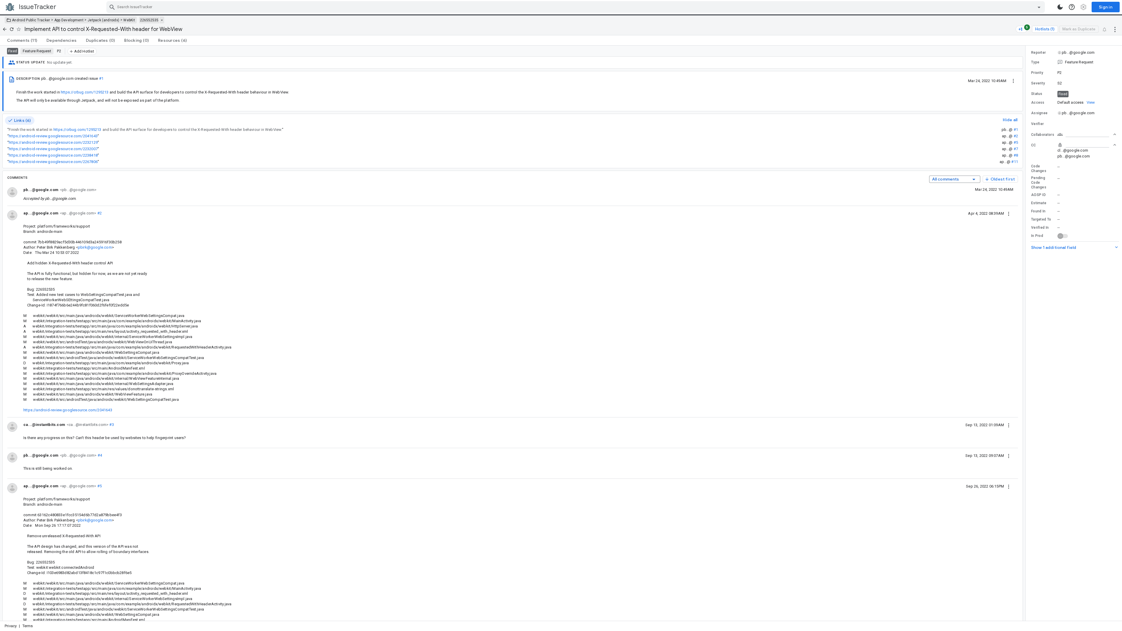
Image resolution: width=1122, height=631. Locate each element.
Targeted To (1041, 219)
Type (1035, 62)
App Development (69, 20)
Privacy (11, 626)
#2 (1016, 136)
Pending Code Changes (1038, 182)
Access (1038, 102)
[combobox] (576, 7)
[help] (1072, 7)
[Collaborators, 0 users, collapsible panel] (1086, 134)
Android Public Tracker (31, 20)
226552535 (149, 20)
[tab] (22, 40)
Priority (1037, 73)
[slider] (1026, 333)
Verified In (1040, 228)
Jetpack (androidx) (103, 20)
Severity (1038, 83)
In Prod (1037, 236)
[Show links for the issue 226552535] (161, 20)
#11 (1014, 162)
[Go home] (4, 29)
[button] (1073, 62)
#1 (101, 78)
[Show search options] (1039, 7)
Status (1037, 94)
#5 (1016, 142)
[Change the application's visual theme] (1060, 7)
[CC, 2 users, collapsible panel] (1086, 145)
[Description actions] (1013, 80)
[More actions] (1115, 29)
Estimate (1038, 203)
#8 (1016, 155)
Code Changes (1038, 168)
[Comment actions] (1008, 213)
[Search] (112, 7)
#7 (1016, 149)
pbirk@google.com (95, 247)
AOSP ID (1038, 195)
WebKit (129, 20)
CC (1033, 145)
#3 (111, 424)
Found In (1038, 211)
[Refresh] (11, 29)
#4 (99, 455)
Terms (27, 626)
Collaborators (1042, 135)
